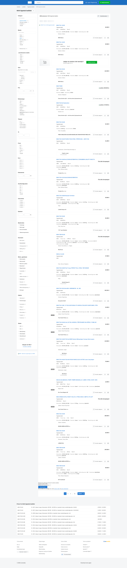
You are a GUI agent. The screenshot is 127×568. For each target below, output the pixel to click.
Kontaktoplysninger (21, 549)
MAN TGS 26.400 (21, 528)
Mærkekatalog (42, 553)
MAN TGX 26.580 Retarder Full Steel (65, 195)
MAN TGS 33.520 (60, 413)
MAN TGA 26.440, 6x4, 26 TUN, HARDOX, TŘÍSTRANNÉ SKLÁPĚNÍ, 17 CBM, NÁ (76, 322)
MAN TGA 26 (20, 507)
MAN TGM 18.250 (21, 525)
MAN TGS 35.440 (60, 122)
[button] (105, 38)
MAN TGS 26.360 (21, 519)
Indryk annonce (91, 62)
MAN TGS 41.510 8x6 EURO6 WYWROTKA (67, 177)
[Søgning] (36, 2)
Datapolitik (41, 546)
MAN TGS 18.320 (60, 430)
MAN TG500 (59, 86)
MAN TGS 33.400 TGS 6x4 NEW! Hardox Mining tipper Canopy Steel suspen (75, 339)
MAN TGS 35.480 (21, 522)
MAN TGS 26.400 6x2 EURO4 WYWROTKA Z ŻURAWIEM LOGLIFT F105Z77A (75, 159)
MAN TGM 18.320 (60, 234)
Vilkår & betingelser (43, 544)
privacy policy (57, 488)
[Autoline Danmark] (21, 2)
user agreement (64, 488)
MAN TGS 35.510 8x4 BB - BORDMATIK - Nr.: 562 (68, 288)
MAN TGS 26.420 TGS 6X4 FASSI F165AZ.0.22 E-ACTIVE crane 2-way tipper (75, 359)
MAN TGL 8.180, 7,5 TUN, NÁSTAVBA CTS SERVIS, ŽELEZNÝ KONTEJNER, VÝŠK (77, 305)
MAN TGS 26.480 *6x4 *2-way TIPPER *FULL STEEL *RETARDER (72, 268)
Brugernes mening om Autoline (45, 551)
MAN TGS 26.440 (21, 513)
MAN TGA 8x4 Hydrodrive (62, 103)
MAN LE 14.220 (60, 254)
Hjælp (18, 546)
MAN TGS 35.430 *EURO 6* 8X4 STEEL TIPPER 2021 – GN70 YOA (72, 139)
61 (74, 493)
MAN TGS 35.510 (60, 69)
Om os (18, 544)
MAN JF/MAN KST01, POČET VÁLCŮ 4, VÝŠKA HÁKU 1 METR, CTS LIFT (74, 396)
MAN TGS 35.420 (60, 216)
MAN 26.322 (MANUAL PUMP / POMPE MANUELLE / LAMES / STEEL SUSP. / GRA (76, 380)
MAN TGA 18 (20, 510)
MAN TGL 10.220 (60, 25)
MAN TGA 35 (20, 534)
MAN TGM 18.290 (60, 447)
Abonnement (42, 487)
